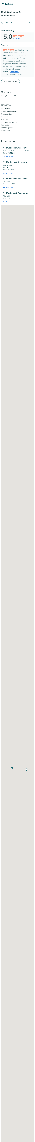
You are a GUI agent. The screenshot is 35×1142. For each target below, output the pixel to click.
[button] (12, 768)
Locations (23, 23)
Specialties (5, 23)
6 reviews (16, 38)
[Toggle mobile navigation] (31, 4)
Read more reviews (10, 82)
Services (14, 23)
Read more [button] (14, 72)
